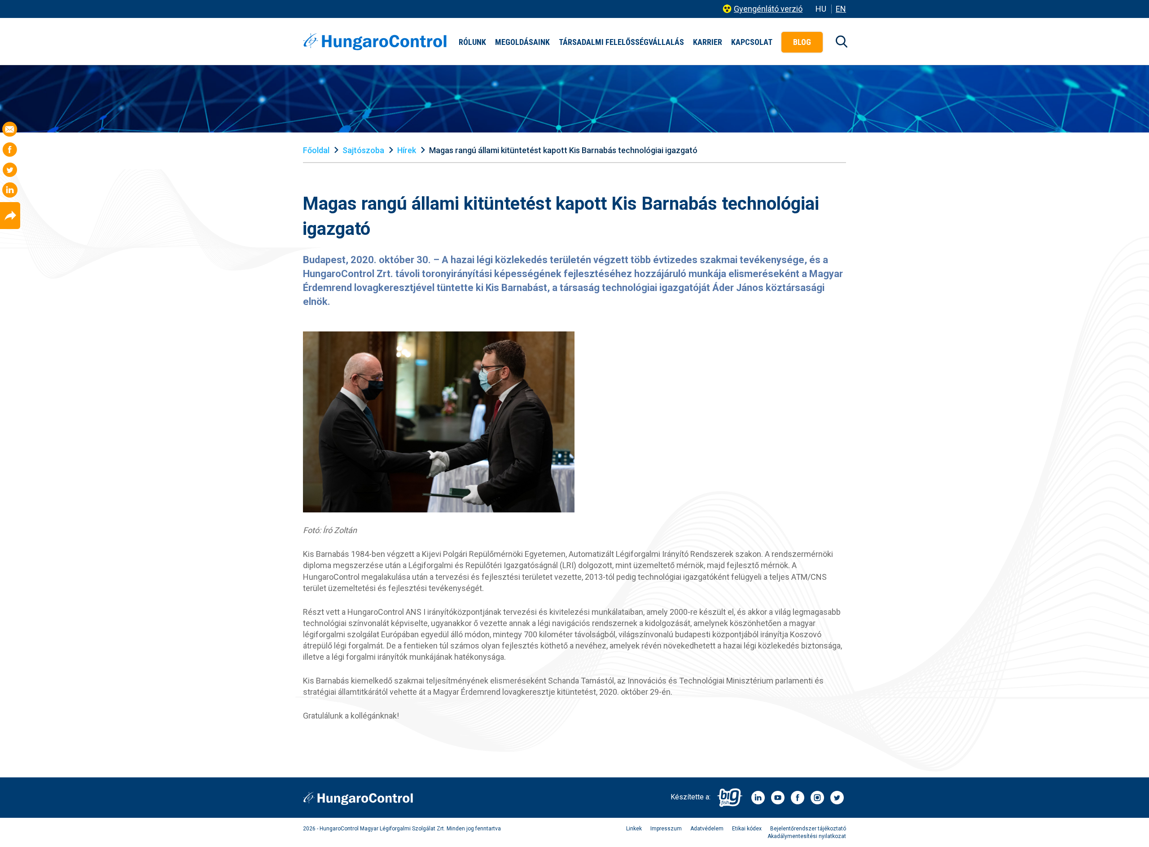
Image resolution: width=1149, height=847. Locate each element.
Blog (802, 42)
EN (841, 8)
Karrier (707, 42)
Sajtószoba (363, 150)
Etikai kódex (747, 828)
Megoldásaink (522, 42)
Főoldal (316, 150)
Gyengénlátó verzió (768, 8)
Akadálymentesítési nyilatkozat (806, 836)
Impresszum (666, 828)
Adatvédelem (707, 828)
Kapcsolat (751, 42)
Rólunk (472, 42)
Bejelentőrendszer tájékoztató (808, 828)
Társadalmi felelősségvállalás (621, 42)
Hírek (406, 150)
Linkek (634, 828)
